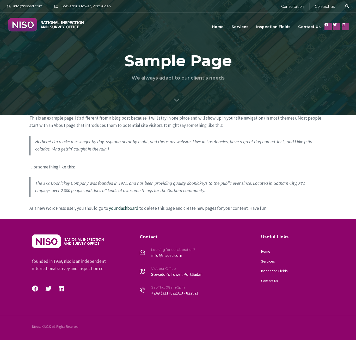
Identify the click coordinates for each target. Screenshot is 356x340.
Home (218, 26)
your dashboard (123, 208)
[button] (347, 6)
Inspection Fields (273, 26)
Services (239, 26)
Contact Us (309, 26)
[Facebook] (328, 26)
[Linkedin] (345, 26)
